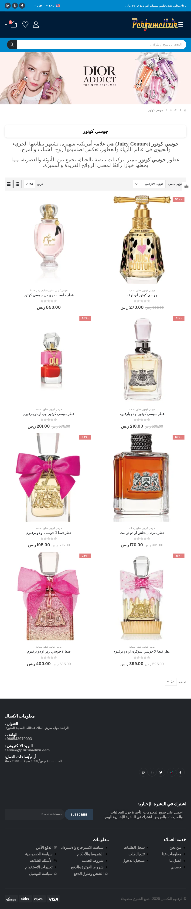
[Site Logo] (155, 24)
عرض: (40, 184)
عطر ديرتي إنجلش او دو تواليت (142, 532)
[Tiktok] (171, 772)
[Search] (12, 44)
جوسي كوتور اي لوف (142, 294)
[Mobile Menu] (182, 24)
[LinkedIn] (8, 6)
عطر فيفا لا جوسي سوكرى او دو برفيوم (142, 651)
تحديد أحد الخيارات (138, 279)
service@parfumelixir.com (27, 750)
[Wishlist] (25, 24)
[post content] (142, 239)
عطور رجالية (135, 528)
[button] (17, 184)
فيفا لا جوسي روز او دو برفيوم (49, 651)
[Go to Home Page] (185, 110)
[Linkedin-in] (152, 772)
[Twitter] (160, 772)
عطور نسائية (135, 290)
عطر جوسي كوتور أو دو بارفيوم (142, 413)
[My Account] (35, 24)
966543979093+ (18, 739)
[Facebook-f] (180, 772)
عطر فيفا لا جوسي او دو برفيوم (49, 532)
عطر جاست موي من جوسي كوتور (49, 294)
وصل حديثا (35, 290)
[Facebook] (22, 6)
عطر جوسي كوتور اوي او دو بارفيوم (49, 413)
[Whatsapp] (143, 772)
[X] (15, 6)
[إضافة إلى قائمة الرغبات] (179, 202)
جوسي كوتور (149, 290)
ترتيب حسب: (175, 184)
